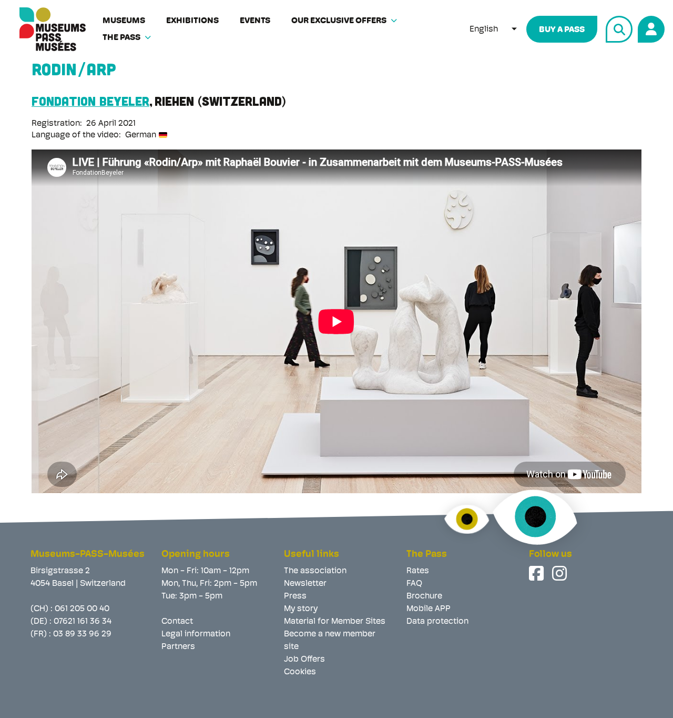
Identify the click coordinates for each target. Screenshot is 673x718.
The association (315, 571)
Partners (178, 647)
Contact (177, 621)
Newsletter (305, 584)
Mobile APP (428, 609)
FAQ (414, 584)
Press (295, 596)
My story (301, 609)
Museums (124, 21)
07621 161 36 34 (82, 621)
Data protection (437, 621)
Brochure (424, 596)
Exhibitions (192, 21)
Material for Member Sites (334, 621)
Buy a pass (562, 30)
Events (255, 21)
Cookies (300, 672)
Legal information (195, 634)
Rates (417, 571)
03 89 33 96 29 (82, 634)
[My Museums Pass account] (649, 27)
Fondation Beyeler (90, 100)
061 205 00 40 (82, 609)
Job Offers (304, 659)
